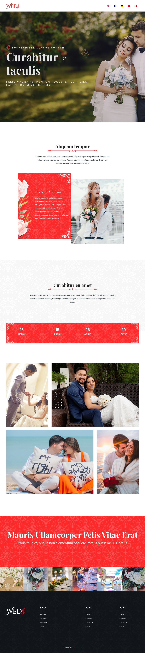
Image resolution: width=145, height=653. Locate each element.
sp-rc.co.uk (78, 647)
